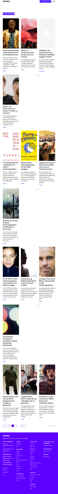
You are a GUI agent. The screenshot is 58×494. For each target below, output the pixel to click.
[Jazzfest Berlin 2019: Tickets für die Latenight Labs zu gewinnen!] (29, 380)
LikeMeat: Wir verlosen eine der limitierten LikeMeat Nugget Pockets (47, 53)
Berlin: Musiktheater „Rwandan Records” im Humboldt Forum (11, 52)
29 (21, 425)
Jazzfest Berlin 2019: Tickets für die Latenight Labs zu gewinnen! (29, 400)
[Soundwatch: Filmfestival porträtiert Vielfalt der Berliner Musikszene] (11, 320)
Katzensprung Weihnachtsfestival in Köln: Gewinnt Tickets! (28, 282)
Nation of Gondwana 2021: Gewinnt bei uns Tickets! (27, 53)
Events (4, 70)
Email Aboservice (7, 464)
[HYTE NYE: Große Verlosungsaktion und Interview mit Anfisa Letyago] (11, 262)
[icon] (53, 1)
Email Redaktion (7, 462)
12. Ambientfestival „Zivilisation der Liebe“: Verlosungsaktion (10, 166)
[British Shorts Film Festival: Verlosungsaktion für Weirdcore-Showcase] (11, 203)
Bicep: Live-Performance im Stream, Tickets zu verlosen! (10, 109)
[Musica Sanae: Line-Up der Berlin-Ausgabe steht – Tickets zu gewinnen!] (11, 380)
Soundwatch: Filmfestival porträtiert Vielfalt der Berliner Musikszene (10, 341)
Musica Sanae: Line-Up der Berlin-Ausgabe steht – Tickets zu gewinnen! (11, 401)
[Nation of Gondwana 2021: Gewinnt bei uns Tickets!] (29, 33)
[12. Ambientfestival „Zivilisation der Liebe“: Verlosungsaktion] (11, 146)
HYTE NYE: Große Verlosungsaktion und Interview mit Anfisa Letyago (10, 282)
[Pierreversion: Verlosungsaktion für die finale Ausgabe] (29, 146)
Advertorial (41, 71)
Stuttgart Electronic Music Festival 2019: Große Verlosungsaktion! (47, 282)
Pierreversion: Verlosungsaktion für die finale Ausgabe (28, 166)
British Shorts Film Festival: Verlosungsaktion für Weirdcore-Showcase (10, 224)
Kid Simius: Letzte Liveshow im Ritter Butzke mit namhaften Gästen (46, 400)
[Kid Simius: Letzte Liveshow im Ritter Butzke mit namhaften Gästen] (47, 380)
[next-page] (25, 426)
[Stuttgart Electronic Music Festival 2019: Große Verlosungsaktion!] (47, 262)
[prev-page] (4, 426)
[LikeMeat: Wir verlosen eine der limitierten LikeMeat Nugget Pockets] (47, 33)
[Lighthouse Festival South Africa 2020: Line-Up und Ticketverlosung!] (47, 146)
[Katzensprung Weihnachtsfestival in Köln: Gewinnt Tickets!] (29, 262)
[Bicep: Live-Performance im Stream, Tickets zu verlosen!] (11, 89)
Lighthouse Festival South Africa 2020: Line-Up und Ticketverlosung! (46, 166)
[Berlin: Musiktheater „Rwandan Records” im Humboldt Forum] (11, 33)
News (4, 361)
